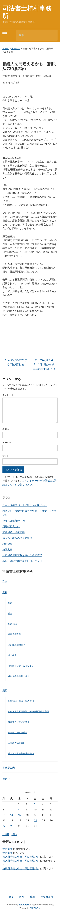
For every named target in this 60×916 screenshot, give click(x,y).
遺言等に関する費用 (17, 732)
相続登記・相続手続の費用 (21, 701)
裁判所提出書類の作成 (19, 676)
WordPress (24, 904)
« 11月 (5, 834)
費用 (4, 690)
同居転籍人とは (11, 526)
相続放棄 (7, 543)
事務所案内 (8, 767)
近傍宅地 (7, 848)
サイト (5, 455)
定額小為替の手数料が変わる (15, 362)
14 (11, 815)
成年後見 (12, 655)
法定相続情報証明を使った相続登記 (22, 555)
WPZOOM (35, 908)
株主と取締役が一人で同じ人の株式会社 (24, 505)
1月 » (14, 834)
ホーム (5, 48)
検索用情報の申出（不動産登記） (20, 856)
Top (4, 581)
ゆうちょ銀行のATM (13, 520)
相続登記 (12, 623)
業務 (4, 592)
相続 (10, 602)
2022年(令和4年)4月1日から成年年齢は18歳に (44, 364)
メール (6, 442)
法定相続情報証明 (16, 645)
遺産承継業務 (14, 634)
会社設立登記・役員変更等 (21, 666)
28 (11, 825)
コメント (7, 395)
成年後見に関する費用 (19, 722)
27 (3, 825)
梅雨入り (7, 549)
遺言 (10, 613)
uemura (15, 75)
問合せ (6, 778)
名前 (5, 429)
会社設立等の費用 (16, 743)
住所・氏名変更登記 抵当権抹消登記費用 (28, 711)
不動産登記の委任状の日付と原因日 (22, 561)
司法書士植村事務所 (27, 11)
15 (19, 815)
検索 (52, 35)
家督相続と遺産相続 (13, 532)
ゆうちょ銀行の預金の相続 (17, 537)
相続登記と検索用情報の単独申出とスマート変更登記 (29, 512)
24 (35, 820)
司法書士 (15, 48)
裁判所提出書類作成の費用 (21, 753)
